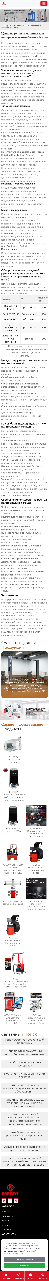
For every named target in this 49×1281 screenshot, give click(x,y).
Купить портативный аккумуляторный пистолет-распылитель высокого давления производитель (24, 1119)
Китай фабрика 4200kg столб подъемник (24, 1041)
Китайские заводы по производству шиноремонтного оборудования (24, 1088)
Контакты (42, 1276)
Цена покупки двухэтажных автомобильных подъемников (24, 1052)
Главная (5, 25)
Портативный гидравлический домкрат (24, 1075)
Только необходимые (24, 1259)
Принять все (24, 1266)
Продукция (18, 1276)
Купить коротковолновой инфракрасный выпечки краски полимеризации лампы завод (24, 1161)
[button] (42, 674)
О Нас (30, 1276)
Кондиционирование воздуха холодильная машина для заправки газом (24, 1103)
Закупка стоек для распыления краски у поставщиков (24, 1148)
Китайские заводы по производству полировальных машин (24, 1135)
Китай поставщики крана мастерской (24, 1064)
